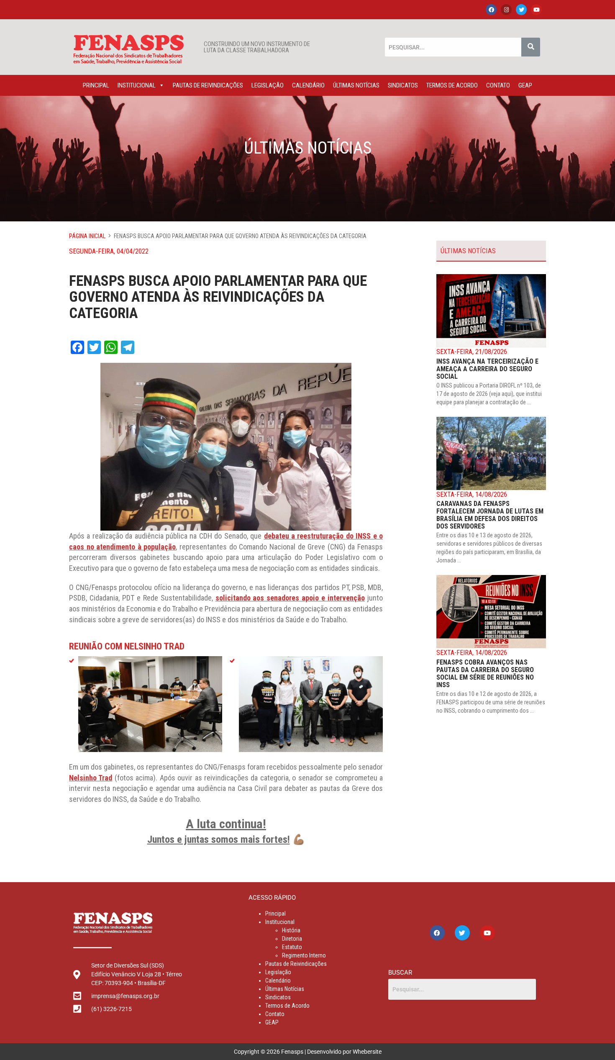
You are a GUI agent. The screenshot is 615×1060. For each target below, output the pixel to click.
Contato (498, 85)
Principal (96, 85)
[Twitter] (521, 9)
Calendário (308, 85)
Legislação (267, 85)
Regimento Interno (304, 955)
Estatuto (292, 947)
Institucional (137, 85)
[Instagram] (506, 9)
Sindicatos (403, 85)
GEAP (525, 85)
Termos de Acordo (452, 85)
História (291, 930)
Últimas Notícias (356, 85)
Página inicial (87, 236)
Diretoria (292, 938)
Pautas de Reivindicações (208, 85)
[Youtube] (536, 9)
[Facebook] (491, 9)
